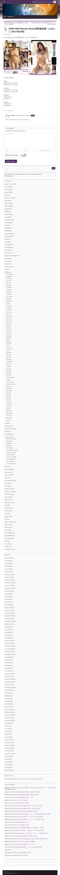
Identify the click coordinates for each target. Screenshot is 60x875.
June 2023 (7, 662)
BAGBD (8, 276)
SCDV (7, 391)
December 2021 (8, 712)
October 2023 (8, 651)
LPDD (7, 350)
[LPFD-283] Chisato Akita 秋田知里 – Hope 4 (19, 822)
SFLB (7, 393)
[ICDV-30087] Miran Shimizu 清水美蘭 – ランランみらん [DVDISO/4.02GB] (26, 816)
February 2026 (8, 574)
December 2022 (8, 679)
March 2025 (7, 604)
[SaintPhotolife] (8, 502)
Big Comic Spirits (10, 438)
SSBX (7, 397)
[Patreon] (7, 486)
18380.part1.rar (8, 98)
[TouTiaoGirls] (8, 510)
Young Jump (9, 461)
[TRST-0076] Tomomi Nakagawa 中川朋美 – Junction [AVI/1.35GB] (25, 792)
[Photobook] (7, 488)
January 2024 (8, 643)
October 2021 (8, 717)
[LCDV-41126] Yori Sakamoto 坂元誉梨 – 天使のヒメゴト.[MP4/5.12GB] (25, 805)
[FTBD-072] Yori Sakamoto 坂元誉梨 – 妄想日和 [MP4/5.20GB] (23, 811)
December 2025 (8, 580)
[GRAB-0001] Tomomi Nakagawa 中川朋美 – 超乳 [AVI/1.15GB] (24, 794)
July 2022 (7, 693)
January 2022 (8, 709)
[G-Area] (7, 241)
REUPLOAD (9, 384)
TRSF (7, 408)
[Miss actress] (8, 472)
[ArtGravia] (7, 192)
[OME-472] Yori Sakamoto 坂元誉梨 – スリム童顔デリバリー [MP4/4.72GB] (26, 830)
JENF (7, 339)
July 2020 (7, 759)
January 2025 (8, 610)
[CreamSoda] (8, 222)
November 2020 (8, 748)
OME (11, 34)
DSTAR (8, 301)
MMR (7, 361)
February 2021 (8, 739)
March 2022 (7, 704)
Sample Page (10, 16)
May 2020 (7, 764)
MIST (7, 355)
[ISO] (6, 269)
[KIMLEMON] (8, 426)
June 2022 (7, 695)
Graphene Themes (13, 873)
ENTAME (8, 441)
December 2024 (8, 613)
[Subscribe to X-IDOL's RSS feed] (4, 2)
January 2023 (8, 676)
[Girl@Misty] (7, 244)
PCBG (7, 379)
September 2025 (8, 588)
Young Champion (10, 456)
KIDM (7, 343)
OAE (7, 366)
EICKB (7, 307)
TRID (7, 406)
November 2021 (8, 715)
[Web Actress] (8, 524)
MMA (7, 357)
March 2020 (7, 770)
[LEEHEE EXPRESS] (9, 428)
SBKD (7, 386)
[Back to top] (57, 872)
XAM (7, 420)
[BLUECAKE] (8, 206)
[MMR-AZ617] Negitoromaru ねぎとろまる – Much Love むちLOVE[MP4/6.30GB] (23, 778)
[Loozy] (6, 431)
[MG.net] (7, 466)
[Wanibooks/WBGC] (9, 521)
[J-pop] (6, 423)
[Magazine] (7, 437)
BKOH (7, 283)
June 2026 (7, 563)
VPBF (7, 415)
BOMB (7, 285)
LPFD (7, 352)
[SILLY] (6, 505)
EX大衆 (8, 443)
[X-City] (6, 530)
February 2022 (8, 706)
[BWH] (6, 211)
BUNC (7, 289)
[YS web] (7, 543)
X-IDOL (30, 9)
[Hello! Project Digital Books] (11, 255)
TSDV (7, 413)
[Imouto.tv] (7, 266)
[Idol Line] (7, 261)
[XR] (6, 541)
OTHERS (8, 377)
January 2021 (8, 742)
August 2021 (8, 723)
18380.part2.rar (8, 96)
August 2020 (8, 756)
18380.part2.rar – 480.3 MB (11, 84)
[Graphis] (7, 250)
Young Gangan (9, 459)
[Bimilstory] (7, 203)
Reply (33, 115)
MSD (7, 364)
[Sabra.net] (7, 499)
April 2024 (7, 635)
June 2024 (7, 629)
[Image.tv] (7, 264)
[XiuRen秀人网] (8, 538)
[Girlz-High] (7, 247)
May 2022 (7, 698)
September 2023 (8, 654)
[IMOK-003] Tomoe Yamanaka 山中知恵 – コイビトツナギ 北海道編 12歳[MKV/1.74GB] (30, 814)
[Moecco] (7, 477)
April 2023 (7, 668)
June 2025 (7, 596)
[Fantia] (6, 239)
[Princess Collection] (9, 491)
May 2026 (7, 566)
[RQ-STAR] (7, 497)
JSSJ (7, 341)
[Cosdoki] (7, 217)
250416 (9, 849)
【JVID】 (7, 546)
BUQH (7, 292)
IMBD (7, 337)
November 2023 (8, 648)
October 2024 (8, 618)
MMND (7, 359)
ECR (7, 303)
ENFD (7, 316)
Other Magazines (10, 450)
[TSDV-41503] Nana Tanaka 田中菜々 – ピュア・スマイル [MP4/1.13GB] (27, 819)
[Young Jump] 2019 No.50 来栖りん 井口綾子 (19, 803)
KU (7, 346)
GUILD (7, 330)
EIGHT (7, 312)
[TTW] (6, 513)
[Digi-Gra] (7, 228)
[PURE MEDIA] (8, 494)
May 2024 (7, 632)
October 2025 (8, 585)
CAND (7, 294)
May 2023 (7, 665)
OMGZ (7, 373)
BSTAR (8, 287)
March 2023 (7, 671)
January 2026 (8, 577)
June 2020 (7, 761)
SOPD (7, 395)
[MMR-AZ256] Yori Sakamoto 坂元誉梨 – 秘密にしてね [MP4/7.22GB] (25, 808)
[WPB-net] (7, 527)
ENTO (7, 319)
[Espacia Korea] (8, 233)
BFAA (7, 278)
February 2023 (8, 673)
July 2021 (7, 726)
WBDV (7, 417)
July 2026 (7, 560)
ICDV (7, 334)
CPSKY (8, 296)
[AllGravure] (7, 189)
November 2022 (8, 682)
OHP (7, 368)
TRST (7, 411)
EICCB (7, 305)
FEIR (7, 325)
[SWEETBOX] (8, 508)
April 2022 (7, 701)
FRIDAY (8, 447)
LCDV (7, 348)
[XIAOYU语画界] (8, 532)
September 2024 (8, 621)
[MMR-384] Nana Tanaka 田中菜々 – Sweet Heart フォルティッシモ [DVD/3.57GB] (28, 833)
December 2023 (8, 646)
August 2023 (8, 657)
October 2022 (8, 684)
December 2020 (8, 745)
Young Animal (9, 454)
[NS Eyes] (7, 483)
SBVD (7, 388)
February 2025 (8, 607)
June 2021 (7, 728)
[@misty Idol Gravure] (10, 184)
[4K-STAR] (7, 186)
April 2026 (7, 569)
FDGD (7, 323)
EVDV (7, 321)
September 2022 (8, 687)
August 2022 (8, 690)
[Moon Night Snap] (9, 480)
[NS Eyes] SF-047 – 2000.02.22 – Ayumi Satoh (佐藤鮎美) (22, 841)
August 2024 (8, 624)
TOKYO (8, 404)
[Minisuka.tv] (8, 469)
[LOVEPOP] (7, 434)
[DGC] (6, 225)
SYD (7, 402)
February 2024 (8, 640)
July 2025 (7, 593)
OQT (7, 375)
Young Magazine (10, 463)
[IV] (8, 34)
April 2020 (7, 767)
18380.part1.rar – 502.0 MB (11, 83)
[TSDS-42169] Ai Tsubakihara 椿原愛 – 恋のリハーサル (20, 797)
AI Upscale (8, 274)
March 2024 (7, 637)
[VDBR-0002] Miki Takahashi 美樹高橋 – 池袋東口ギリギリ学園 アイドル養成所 (26, 827)
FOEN (7, 328)
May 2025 (7, 599)
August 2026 (8, 558)
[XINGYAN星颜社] (9, 535)
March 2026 (7, 571)
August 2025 (8, 591)
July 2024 (7, 626)
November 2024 (8, 615)
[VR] (6, 519)
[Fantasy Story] (8, 236)
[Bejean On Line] (8, 197)
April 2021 (7, 734)
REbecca (8, 382)
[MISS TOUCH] (8, 475)
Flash (7, 445)
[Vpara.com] (7, 516)
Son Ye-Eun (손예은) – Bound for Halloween (18, 800)
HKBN (7, 332)
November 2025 (8, 582)
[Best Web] (7, 200)
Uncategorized (8, 549)
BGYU (7, 280)
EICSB (7, 310)
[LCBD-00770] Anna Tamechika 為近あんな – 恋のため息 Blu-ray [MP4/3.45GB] (29, 838)
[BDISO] (7, 195)
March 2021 (7, 737)
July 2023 (7, 660)
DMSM (7, 298)
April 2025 (7, 602)
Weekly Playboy (9, 452)
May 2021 (7, 731)
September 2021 (8, 720)
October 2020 (8, 750)
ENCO (7, 314)
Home (4, 16)
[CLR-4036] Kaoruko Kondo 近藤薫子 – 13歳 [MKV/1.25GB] (23, 836)
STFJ (7, 399)
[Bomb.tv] (7, 208)
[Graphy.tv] (7, 252)
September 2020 (8, 753)
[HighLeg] (7, 258)
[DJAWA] (7, 230)
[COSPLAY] (7, 219)
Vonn (6, 34)
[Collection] (7, 214)
